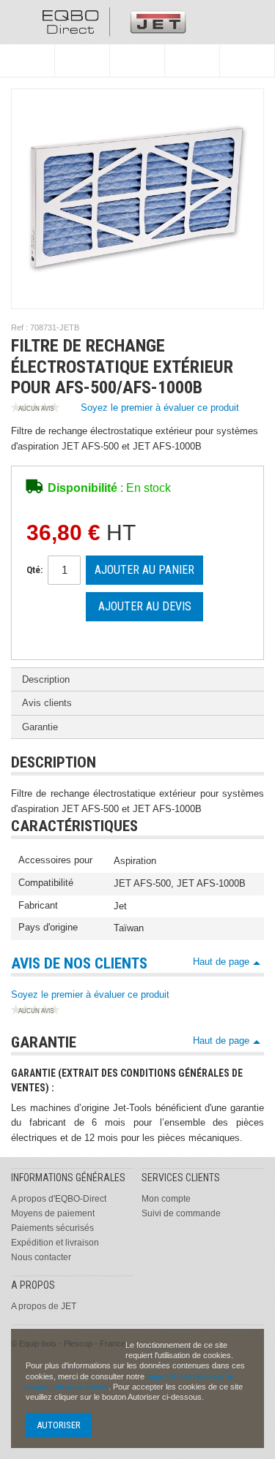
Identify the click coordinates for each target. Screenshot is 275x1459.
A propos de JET (43, 1306)
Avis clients (47, 702)
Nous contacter (41, 1257)
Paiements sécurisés (52, 1228)
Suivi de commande (181, 1213)
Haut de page (221, 961)
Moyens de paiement (53, 1213)
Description (46, 679)
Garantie (40, 726)
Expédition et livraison (55, 1243)
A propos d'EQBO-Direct (58, 1199)
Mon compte (166, 1199)
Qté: (34, 569)
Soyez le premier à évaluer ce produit (160, 407)
